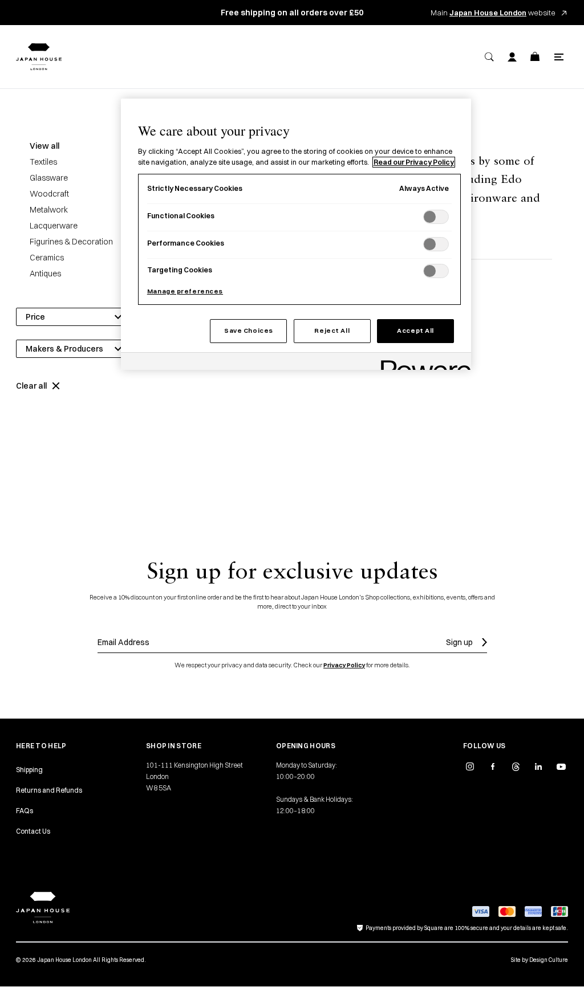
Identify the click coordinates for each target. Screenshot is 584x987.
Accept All (415, 331)
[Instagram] (470, 766)
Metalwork (49, 210)
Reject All (332, 331)
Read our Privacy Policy (414, 162)
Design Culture (548, 960)
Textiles (43, 162)
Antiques (45, 273)
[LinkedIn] (538, 766)
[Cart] (535, 57)
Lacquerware (54, 226)
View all (44, 146)
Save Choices (248, 331)
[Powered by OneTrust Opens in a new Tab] (422, 363)
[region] (296, 234)
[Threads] (515, 766)
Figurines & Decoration (71, 241)
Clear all (31, 386)
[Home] (39, 56)
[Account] (512, 57)
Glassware (49, 178)
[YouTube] (561, 766)
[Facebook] (493, 766)
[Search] (489, 57)
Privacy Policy (344, 665)
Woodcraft (49, 194)
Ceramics (47, 257)
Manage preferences (185, 291)
